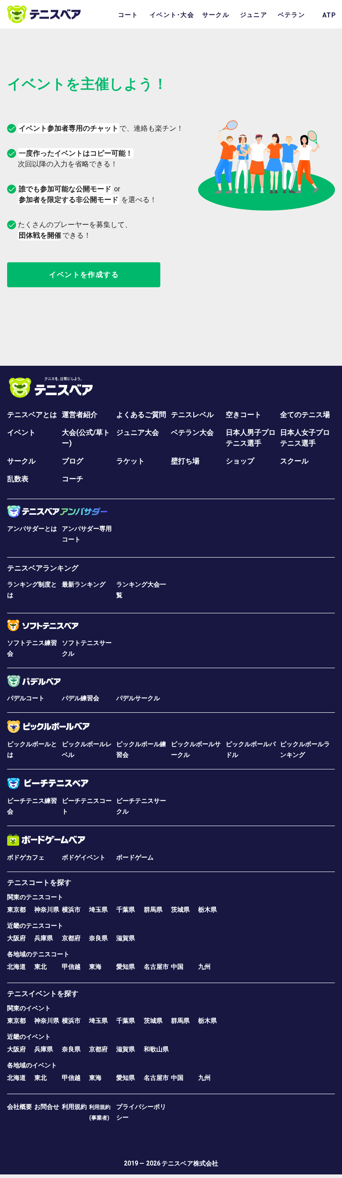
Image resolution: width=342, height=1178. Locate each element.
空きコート (243, 414)
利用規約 (74, 1106)
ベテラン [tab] (291, 14)
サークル (21, 461)
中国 (177, 966)
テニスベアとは (32, 414)
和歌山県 (156, 1049)
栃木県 (207, 909)
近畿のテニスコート (35, 925)
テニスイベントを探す (42, 993)
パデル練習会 (80, 698)
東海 (95, 966)
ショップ (240, 461)
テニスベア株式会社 (190, 1163)
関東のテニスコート (35, 897)
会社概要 (19, 1106)
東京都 (16, 909)
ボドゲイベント (84, 857)
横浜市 (71, 909)
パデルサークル (138, 698)
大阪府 (16, 938)
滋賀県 (125, 938)
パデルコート (26, 698)
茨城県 (180, 909)
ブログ (72, 461)
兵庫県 (43, 938)
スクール (294, 461)
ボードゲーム (135, 857)
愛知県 (125, 966)
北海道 (16, 966)
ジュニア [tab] (253, 14)
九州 (204, 966)
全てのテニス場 (305, 414)
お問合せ (46, 1106)
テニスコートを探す (39, 882)
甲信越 (71, 966)
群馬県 (153, 909)
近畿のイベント (29, 1036)
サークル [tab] (215, 14)
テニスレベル (192, 414)
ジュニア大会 (137, 432)
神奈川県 (46, 909)
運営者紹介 (80, 414)
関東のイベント (29, 1008)
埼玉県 (98, 909)
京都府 (71, 938)
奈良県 (98, 938)
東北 (40, 966)
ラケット (130, 461)
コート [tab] (128, 14)
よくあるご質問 (141, 414)
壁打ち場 (185, 461)
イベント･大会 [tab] (172, 14)
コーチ (72, 479)
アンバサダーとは (32, 528)
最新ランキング (84, 584)
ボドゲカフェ (26, 857)
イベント (21, 432)
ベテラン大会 (192, 432)
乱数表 (17, 479)
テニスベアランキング (42, 568)
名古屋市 (156, 966)
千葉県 (125, 909)
